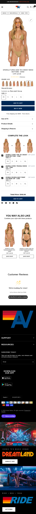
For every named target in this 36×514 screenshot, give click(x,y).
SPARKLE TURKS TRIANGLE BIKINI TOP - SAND (20, 166)
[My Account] (30, 7)
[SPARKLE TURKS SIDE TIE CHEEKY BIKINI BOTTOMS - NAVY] (10, 83)
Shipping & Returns (8, 128)
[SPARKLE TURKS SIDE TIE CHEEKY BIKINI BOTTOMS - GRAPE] (17, 83)
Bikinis (4, 13)
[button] (10, 461)
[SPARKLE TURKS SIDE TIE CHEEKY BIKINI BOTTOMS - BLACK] (26, 234)
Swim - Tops (24, 13)
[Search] (27, 7)
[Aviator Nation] (18, 444)
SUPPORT (6, 338)
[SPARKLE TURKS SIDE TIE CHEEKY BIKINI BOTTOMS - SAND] (28, 83)
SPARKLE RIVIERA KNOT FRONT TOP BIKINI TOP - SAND (20, 178)
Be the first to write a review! (18, 297)
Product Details (7, 124)
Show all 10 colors (6, 88)
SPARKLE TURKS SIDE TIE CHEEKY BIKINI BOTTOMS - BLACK (26, 250)
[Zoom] (30, 20)
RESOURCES (7, 345)
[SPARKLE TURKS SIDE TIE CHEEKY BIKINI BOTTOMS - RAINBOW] (3, 83)
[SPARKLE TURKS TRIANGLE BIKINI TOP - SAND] (9, 234)
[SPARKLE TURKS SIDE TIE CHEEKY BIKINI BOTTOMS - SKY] (7, 83)
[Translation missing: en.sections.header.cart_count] (33, 7)
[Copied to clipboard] (17, 203)
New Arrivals (14, 13)
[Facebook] (2, 203)
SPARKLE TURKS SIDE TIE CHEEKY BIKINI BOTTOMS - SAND (20, 155)
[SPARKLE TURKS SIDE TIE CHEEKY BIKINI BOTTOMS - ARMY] (21, 83)
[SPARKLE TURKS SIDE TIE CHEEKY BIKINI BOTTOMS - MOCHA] (25, 83)
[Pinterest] (10, 203)
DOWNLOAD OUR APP (9, 372)
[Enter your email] (33, 362)
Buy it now (18, 108)
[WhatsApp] (14, 203)
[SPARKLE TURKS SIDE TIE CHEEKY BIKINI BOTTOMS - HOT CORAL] (14, 83)
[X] (6, 203)
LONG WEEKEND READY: (18, 1)
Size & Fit (4, 119)
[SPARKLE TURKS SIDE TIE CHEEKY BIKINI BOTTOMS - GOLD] (32, 83)
